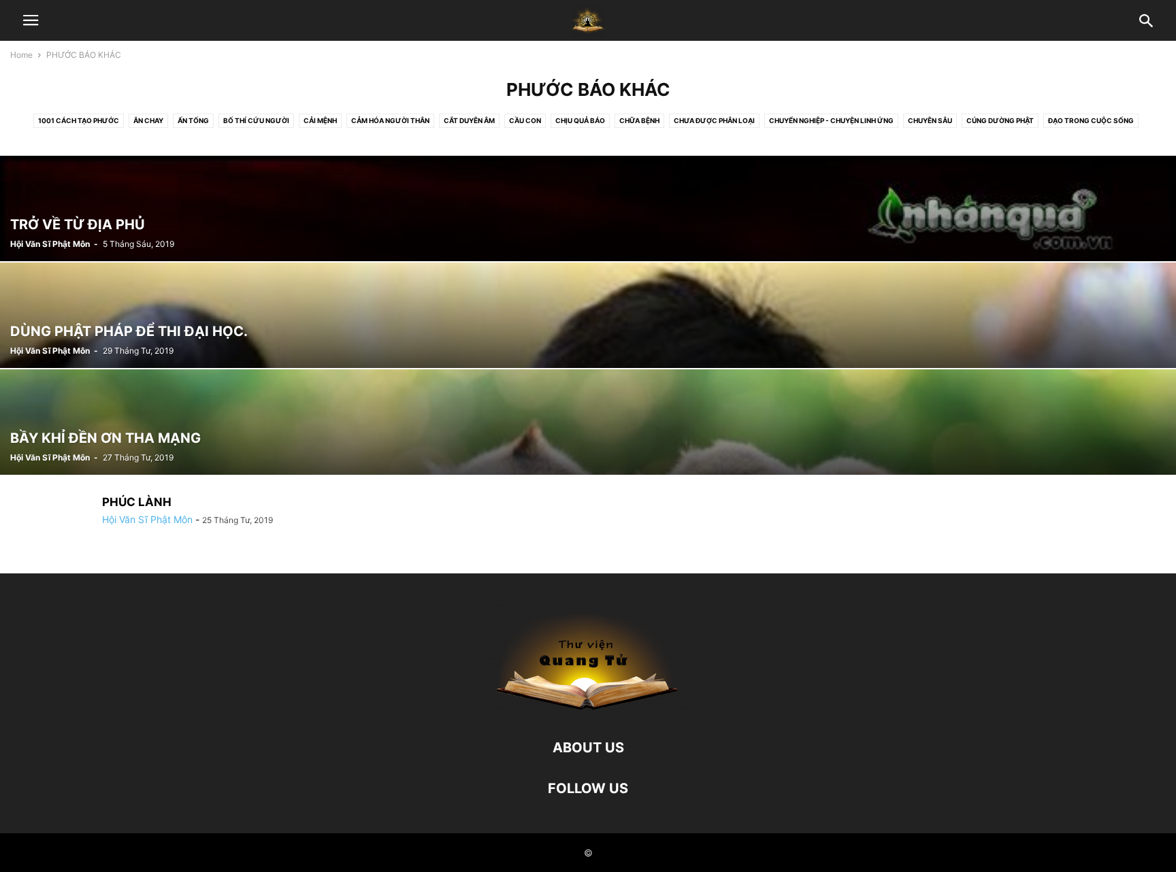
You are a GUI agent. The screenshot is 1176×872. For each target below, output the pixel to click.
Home (21, 55)
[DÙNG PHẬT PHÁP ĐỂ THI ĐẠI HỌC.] (588, 315)
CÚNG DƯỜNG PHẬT (1000, 120)
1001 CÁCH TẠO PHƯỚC (78, 120)
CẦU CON (525, 120)
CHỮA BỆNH (639, 120)
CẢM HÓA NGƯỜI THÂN (390, 120)
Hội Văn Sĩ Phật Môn (50, 244)
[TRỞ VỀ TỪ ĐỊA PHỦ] (588, 208)
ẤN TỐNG (193, 120)
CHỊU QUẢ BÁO (580, 120)
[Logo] (588, 706)
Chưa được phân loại (714, 120)
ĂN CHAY (148, 120)
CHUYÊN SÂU (930, 120)
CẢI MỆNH (320, 120)
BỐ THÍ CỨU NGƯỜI (256, 120)
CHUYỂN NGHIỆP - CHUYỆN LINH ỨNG (831, 120)
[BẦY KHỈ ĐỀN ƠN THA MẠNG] (588, 422)
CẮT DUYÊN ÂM (469, 120)
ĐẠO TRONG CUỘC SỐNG (1091, 120)
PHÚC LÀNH (137, 502)
